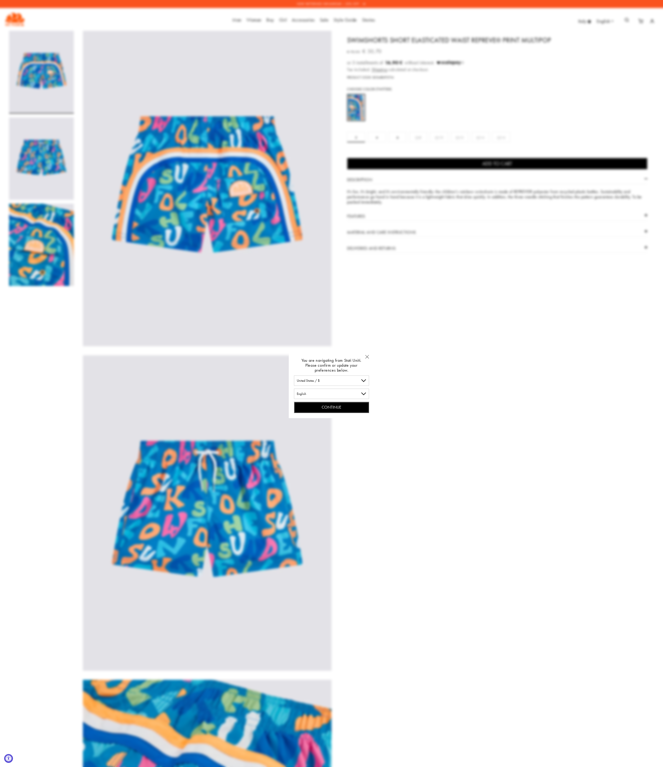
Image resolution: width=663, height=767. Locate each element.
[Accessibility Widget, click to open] (8, 758)
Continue (331, 407)
